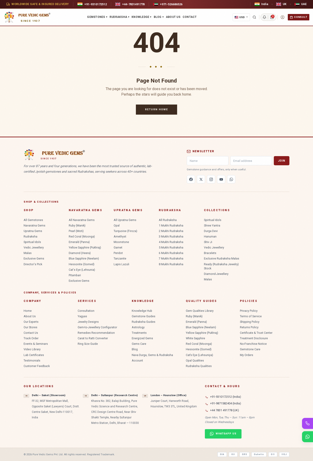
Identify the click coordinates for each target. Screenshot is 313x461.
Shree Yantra (212, 225)
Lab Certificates (34, 355)
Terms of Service (251, 316)
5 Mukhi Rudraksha (171, 247)
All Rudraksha (168, 220)
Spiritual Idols (32, 242)
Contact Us (31, 332)
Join (281, 160)
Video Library (32, 349)
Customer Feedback (37, 366)
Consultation (86, 310)
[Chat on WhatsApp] (307, 436)
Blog (159, 17)
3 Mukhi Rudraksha (171, 236)
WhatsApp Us (226, 433)
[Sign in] (282, 17)
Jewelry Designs (88, 321)
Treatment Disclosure (254, 338)
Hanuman (210, 236)
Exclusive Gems (34, 258)
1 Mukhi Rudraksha (171, 225)
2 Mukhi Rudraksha (171, 231)
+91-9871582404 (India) (225, 403)
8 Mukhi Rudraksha (171, 264)
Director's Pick (33, 264)
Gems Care (139, 343)
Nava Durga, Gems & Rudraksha (152, 355)
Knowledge (141, 17)
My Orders (246, 355)
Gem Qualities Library (200, 310)
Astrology (138, 327)
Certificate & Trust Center (256, 332)
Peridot (118, 253)
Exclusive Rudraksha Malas (221, 258)
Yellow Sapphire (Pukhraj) (85, 247)
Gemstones (97, 17)
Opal (117, 225)
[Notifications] (264, 17)
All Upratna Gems (125, 220)
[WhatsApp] (231, 179)
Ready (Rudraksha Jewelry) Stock (221, 266)
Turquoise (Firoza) (125, 231)
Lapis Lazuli (121, 264)
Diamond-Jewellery (216, 274)
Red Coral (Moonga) (82, 236)
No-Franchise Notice (253, 343)
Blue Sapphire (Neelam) (84, 258)
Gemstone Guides (143, 316)
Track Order (31, 338)
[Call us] (307, 423)
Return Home (156, 109)
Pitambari (75, 275)
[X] (201, 179)
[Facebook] (191, 179)
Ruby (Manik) (77, 225)
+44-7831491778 (133, 4)
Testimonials (32, 360)
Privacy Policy (249, 310)
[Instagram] (211, 179)
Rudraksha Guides (143, 321)
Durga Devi (211, 231)
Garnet (118, 247)
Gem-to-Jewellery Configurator (97, 327)
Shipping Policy (249, 321)
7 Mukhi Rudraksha (171, 258)
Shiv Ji (208, 242)
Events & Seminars (36, 343)
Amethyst (120, 236)
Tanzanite (120, 258)
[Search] (254, 17)
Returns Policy (249, 327)
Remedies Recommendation (96, 332)
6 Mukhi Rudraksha (171, 253)
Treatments (139, 332)
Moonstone (121, 242)
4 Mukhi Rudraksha (171, 242)
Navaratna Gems (34, 225)
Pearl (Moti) (76, 231)
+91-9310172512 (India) (225, 396)
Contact (190, 17)
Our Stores (30, 327)
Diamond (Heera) (80, 253)
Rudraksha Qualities (199, 366)
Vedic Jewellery (34, 247)
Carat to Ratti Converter (93, 338)
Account (137, 360)
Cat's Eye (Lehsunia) (82, 269)
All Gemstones (33, 220)
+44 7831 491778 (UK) (224, 410)
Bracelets (210, 253)
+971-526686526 (171, 4)
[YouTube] (221, 179)
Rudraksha (119, 17)
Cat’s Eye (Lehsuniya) (199, 355)
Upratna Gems (33, 231)
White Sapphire (195, 338)
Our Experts (31, 321)
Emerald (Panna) (79, 242)
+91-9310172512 (95, 4)
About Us (173, 17)
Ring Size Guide (88, 343)
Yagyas (82, 316)
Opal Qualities (195, 360)
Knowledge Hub (142, 310)
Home (28, 310)
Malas (28, 253)
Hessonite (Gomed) (81, 264)
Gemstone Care (250, 349)
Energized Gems (142, 338)
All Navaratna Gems (82, 220)
